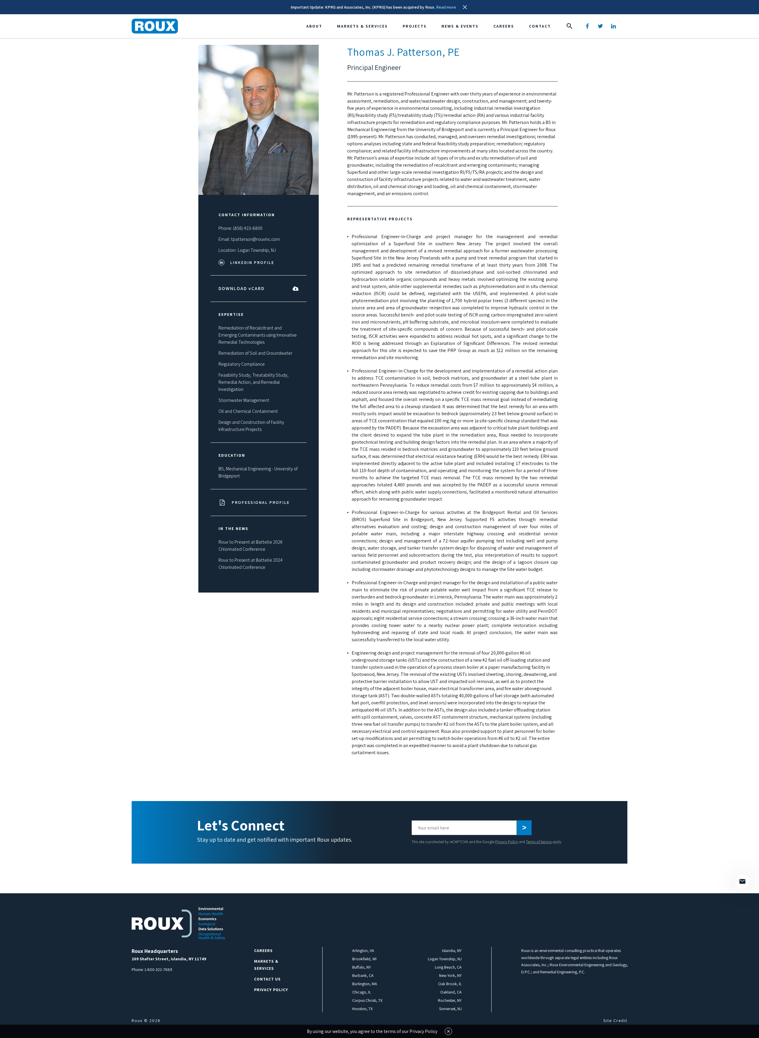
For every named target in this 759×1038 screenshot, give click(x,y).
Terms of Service (539, 841)
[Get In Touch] (742, 881)
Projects (415, 26)
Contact (540, 26)
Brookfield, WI (364, 958)
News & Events (460, 26)
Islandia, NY (452, 950)
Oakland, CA (451, 992)
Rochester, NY (450, 1000)
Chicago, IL (361, 992)
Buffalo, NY (361, 967)
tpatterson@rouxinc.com (255, 239)
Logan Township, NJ (257, 250)
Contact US (267, 979)
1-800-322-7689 (158, 969)
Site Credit (615, 1020)
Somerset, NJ (450, 1008)
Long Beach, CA (448, 967)
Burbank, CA (363, 975)
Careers (503, 26)
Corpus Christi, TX (367, 1000)
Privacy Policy (506, 841)
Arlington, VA (363, 950)
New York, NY (450, 975)
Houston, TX (362, 1008)
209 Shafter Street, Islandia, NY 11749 (169, 958)
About (314, 26)
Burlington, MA (364, 983)
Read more (446, 7)
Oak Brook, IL (450, 983)
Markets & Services (362, 26)
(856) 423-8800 (247, 228)
